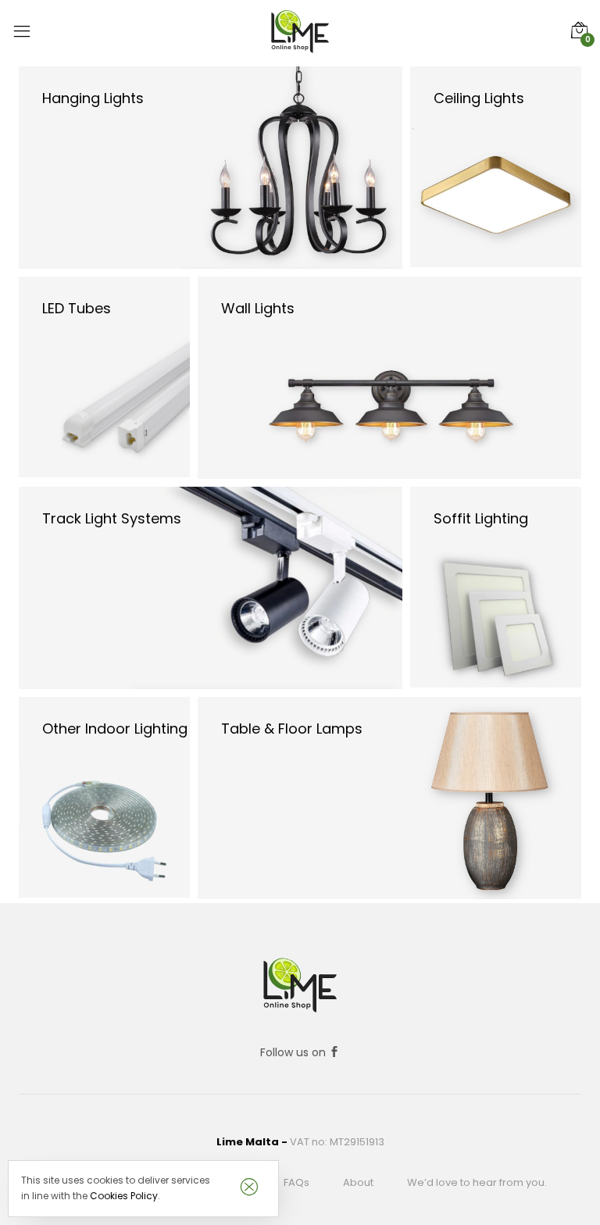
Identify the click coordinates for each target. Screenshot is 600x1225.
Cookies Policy (124, 1195)
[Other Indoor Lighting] (104, 796)
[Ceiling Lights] (495, 165)
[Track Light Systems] (210, 587)
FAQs (296, 1182)
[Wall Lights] (389, 376)
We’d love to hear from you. (477, 1182)
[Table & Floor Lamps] (389, 797)
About (358, 1182)
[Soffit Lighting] (495, 586)
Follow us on (294, 1052)
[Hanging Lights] (210, 166)
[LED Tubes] (104, 376)
